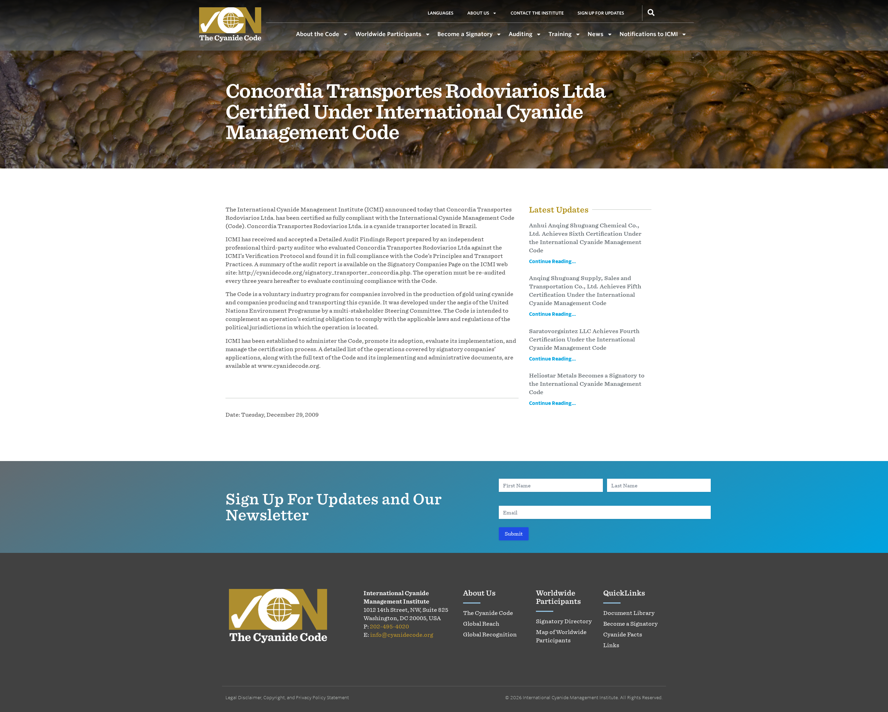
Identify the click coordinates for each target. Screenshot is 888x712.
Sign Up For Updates (601, 13)
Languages (440, 13)
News (596, 34)
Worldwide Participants (388, 34)
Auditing (520, 34)
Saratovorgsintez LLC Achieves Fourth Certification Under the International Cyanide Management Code (584, 339)
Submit (514, 533)
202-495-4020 (389, 626)
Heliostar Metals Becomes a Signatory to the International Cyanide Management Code (586, 384)
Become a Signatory (465, 34)
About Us (478, 13)
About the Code (317, 34)
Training (560, 34)
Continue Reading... (552, 261)
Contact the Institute (537, 13)
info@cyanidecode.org (401, 635)
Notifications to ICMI (649, 34)
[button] (651, 12)
